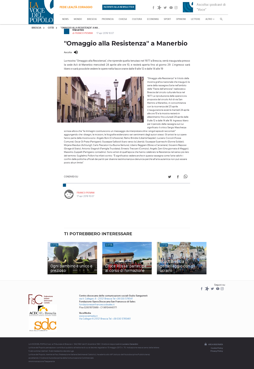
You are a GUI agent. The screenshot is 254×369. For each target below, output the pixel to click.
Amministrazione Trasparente (42, 361)
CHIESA (123, 19)
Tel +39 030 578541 (123, 298)
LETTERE (195, 19)
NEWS (65, 19)
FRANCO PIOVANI (86, 192)
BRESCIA (92, 19)
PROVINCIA (108, 19)
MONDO (78, 19)
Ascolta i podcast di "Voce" (211, 7)
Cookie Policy (217, 348)
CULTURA (137, 19)
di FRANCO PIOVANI (82, 33)
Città (51, 27)
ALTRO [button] (209, 19)
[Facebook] (202, 290)
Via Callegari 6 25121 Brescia (93, 318)
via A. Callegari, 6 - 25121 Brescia (95, 298)
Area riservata (215, 344)
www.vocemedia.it (88, 315)
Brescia (36, 27)
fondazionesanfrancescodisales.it (97, 304)
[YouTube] (218, 290)
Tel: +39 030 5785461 (120, 318)
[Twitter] (212, 290)
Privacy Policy (216, 351)
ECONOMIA (153, 19)
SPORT (167, 19)
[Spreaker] (207, 290)
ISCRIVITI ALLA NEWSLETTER (119, 7)
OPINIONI (181, 19)
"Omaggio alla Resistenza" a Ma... (80, 27)
